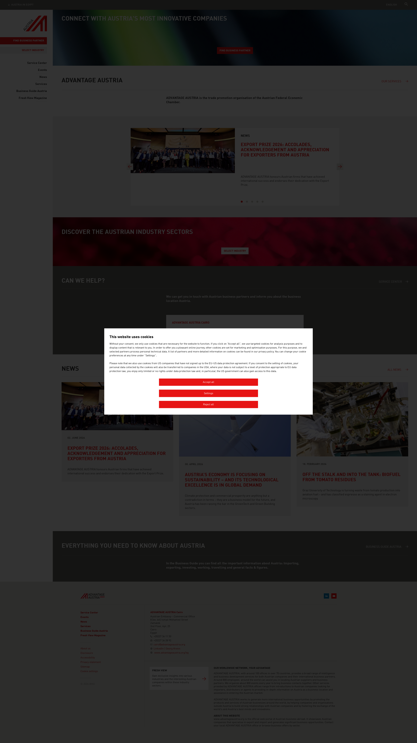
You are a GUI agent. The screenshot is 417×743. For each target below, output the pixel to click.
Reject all (208, 404)
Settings (208, 393)
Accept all (208, 382)
